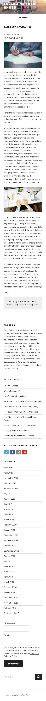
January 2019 (9, 530)
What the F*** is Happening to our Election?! (23, 401)
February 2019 (10, 525)
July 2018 (8, 561)
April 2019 (8, 514)
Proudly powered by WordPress (17, 695)
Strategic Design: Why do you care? (19, 425)
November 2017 (11, 603)
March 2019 (9, 520)
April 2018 (8, 577)
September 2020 (11, 488)
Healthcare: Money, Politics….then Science (22, 412)
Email (7, 635)
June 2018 (8, 566)
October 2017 (10, 608)
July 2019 (8, 504)
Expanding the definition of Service (19, 436)
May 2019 (8, 509)
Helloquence (24, 302)
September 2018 (11, 551)
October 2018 (10, 546)
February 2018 (10, 587)
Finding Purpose (11, 386)
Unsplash (33, 305)
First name (9, 623)
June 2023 (8, 468)
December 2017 (11, 598)
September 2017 (11, 613)
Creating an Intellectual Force (16, 430)
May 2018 (8, 571)
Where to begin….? (12, 391)
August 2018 (9, 556)
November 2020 (11, 478)
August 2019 (9, 499)
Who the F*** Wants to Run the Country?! (21, 407)
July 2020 (8, 494)
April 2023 (8, 473)
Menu (24, 18)
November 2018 (11, 540)
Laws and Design (14, 37)
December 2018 (11, 535)
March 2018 (9, 582)
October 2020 (10, 483)
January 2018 (9, 592)
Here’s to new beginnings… (15, 396)
